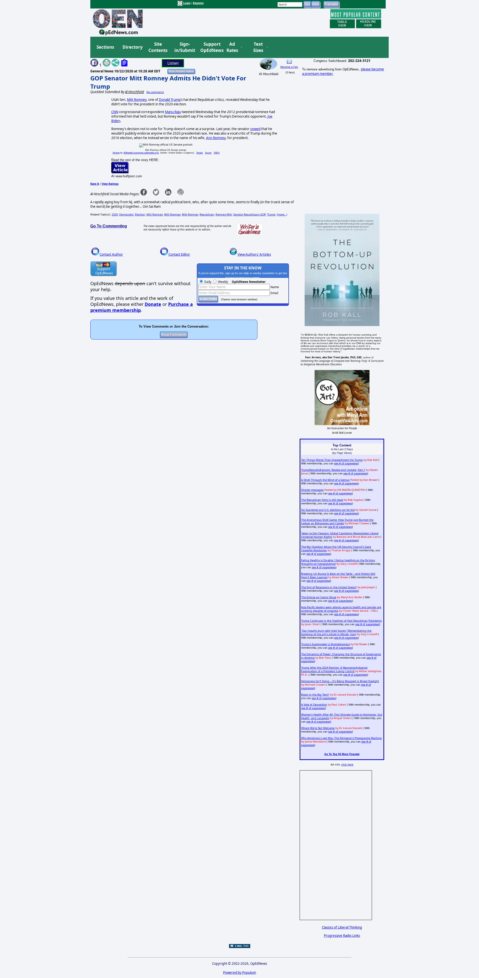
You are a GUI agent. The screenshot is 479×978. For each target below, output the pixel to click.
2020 (115, 214)
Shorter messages (312, 490)
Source (208, 152)
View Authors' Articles (254, 254)
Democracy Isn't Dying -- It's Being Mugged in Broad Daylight (340, 681)
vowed (255, 129)
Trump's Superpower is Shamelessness (325, 644)
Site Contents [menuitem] (157, 47)
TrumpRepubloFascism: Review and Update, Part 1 (333, 470)
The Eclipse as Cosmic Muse (318, 597)
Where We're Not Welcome (318, 728)
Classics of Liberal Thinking (342, 927)
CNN (114, 112)
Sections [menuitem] (105, 47)
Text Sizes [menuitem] (258, 47)
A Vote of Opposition (314, 704)
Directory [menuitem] (132, 47)
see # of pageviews (346, 463)
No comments (155, 92)
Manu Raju (173, 112)
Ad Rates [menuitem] (232, 47)
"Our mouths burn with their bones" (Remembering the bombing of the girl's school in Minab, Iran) (336, 632)
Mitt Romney (136, 99)
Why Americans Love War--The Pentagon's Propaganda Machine (341, 738)
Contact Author (111, 254)
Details (199, 152)
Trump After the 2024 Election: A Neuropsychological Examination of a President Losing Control (334, 669)
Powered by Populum (239, 972)
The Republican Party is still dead (322, 500)
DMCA (217, 152)
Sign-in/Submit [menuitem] (184, 47)
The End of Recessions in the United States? (329, 587)
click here (347, 764)
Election (140, 214)
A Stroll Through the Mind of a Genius (325, 480)
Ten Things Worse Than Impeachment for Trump (332, 460)
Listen (173, 63)
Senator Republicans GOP (249, 214)
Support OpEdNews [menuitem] (210, 47)
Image (116, 152)
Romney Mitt (224, 214)
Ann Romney (216, 138)
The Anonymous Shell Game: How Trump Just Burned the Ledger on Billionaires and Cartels (337, 521)
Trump (271, 214)
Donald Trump (170, 99)
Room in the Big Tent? (315, 694)
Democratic (126, 214)
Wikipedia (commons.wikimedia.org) (141, 152)
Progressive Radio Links (342, 935)
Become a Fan (289, 67)
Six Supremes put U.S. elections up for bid (328, 510)
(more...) (282, 214)
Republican (207, 214)
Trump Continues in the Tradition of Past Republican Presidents (341, 620)
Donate (153, 304)
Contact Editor (179, 254)
